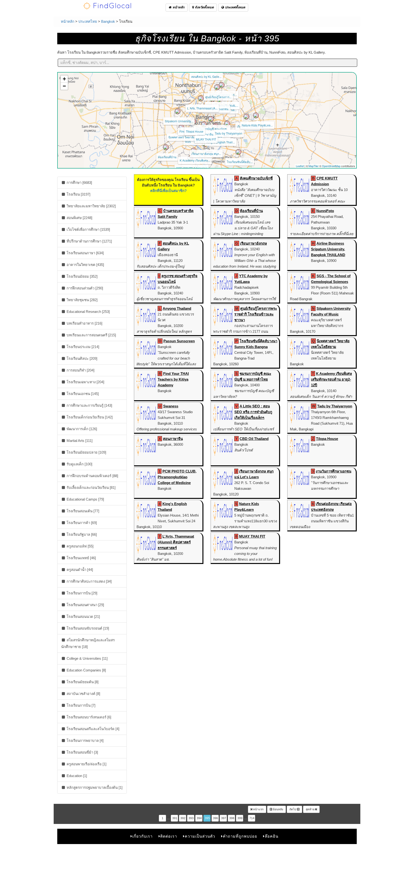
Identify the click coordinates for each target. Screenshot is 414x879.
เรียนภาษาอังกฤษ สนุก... (206, 154)
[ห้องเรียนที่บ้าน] (166, 147)
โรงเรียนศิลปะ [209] (81, 358)
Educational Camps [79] (85, 499)
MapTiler (314, 166)
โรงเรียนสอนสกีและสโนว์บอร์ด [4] (92, 729)
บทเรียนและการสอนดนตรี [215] (91, 335)
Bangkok (108, 21)
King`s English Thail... (221, 142)
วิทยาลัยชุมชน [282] (82, 300)
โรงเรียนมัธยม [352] (82, 276)
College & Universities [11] (87, 658)
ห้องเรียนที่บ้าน (167, 157)
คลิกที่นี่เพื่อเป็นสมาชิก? (168, 191)
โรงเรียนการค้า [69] (81, 523)
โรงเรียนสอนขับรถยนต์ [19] (87, 628)
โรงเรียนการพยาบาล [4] (85, 740)
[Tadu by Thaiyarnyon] (227, 123)
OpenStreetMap (331, 166)
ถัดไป (293, 809)
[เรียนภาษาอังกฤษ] (246, 116)
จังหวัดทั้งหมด (204, 7)
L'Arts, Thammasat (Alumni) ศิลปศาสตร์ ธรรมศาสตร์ (176, 542)
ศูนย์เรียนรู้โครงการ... (218, 97)
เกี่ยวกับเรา (142, 836)
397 (223, 818)
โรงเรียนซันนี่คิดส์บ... (240, 162)
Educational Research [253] (88, 312)
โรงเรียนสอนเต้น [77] (82, 511)
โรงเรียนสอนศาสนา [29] (85, 605)
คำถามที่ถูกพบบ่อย (240, 836)
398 (231, 818)
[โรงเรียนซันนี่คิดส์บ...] (238, 152)
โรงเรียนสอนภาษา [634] (85, 253)
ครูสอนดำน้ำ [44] (79, 570)
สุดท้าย (310, 809)
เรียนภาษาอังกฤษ (253, 243)
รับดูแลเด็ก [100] (79, 464)
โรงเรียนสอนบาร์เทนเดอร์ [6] (88, 717)
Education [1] (76, 776)
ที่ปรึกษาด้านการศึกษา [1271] (89, 241)
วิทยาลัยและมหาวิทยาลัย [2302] (91, 206)
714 (251, 818)
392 (182, 818)
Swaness (170, 406)
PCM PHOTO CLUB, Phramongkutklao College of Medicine (177, 477)
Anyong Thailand (177, 308)
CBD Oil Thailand (254, 439)
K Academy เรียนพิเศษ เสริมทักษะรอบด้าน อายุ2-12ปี (331, 379)
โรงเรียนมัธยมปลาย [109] (86, 452)
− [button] (64, 86)
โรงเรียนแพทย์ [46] (81, 558)
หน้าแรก (258, 809)
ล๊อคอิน (271, 836)
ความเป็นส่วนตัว (200, 836)
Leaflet (300, 166)
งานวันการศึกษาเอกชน (333, 471)
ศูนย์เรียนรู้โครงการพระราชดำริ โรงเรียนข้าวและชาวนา (255, 314)
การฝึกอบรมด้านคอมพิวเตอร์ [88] (92, 476)
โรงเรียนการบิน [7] (80, 705)
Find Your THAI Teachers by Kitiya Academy (173, 379)
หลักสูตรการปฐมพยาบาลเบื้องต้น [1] (94, 787)
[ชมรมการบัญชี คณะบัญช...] (211, 119)
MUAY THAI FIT (206, 139)
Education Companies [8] (86, 670)
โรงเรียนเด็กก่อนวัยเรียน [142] (89, 417)
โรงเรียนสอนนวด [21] (83, 616)
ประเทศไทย (87, 21)
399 (239, 818)
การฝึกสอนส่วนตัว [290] (84, 288)
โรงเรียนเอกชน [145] (82, 394)
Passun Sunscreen (179, 341)
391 (174, 818)
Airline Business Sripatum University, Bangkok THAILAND (328, 249)
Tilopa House (194, 131)
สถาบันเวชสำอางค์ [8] (83, 694)
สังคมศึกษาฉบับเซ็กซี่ (256, 178)
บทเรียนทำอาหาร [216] (84, 323)
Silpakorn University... (179, 121)
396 (215, 818)
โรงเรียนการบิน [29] (81, 593)
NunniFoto (325, 211)
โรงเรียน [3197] (78, 194)
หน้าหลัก (178, 7)
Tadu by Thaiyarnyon (228, 133)
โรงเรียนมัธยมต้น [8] (82, 682)
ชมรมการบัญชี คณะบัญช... (212, 129)
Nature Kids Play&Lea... (257, 125)
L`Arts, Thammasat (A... (202, 108)
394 (199, 818)
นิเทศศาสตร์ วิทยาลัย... (182, 137)
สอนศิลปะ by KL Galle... (206, 76)
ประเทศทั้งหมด (234, 7)
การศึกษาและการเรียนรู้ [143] (89, 405)
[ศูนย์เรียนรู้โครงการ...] (217, 87)
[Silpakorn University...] (177, 111)
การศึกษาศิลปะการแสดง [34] (89, 581)
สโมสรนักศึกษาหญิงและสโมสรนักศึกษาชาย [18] (88, 643)
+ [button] (64, 79)
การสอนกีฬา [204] (80, 370)
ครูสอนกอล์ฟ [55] (79, 546)
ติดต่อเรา (168, 836)
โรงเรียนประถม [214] (82, 347)
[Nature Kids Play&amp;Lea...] (256, 115)
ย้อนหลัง (277, 809)
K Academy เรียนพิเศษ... (195, 160)
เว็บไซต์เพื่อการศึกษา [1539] (88, 229)
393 (191, 818)
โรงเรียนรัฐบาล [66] (81, 534)
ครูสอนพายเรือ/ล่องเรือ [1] (86, 764)
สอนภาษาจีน (205, 134)
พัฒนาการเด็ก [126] (81, 429)
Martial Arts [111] (79, 441)
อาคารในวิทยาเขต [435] (85, 265)
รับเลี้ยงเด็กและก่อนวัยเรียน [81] (90, 487)
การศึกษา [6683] (79, 182)
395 (207, 818)
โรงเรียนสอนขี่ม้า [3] (82, 752)
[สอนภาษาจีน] (204, 124)
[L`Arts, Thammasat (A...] (201, 98)
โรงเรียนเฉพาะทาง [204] (85, 382)
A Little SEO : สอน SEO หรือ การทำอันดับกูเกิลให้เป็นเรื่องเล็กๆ (253, 412)
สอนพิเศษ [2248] (79, 218)
